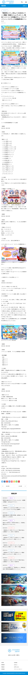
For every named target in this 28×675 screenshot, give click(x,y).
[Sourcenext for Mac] (14, 631)
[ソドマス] (14, 582)
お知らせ (15, 664)
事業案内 (3, 664)
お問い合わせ (16, 666)
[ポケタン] (14, 593)
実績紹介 (3, 666)
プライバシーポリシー (18, 669)
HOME (2, 662)
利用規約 (3, 669)
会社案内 (15, 662)
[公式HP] (14, 642)
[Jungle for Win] (14, 620)
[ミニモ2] (14, 605)
